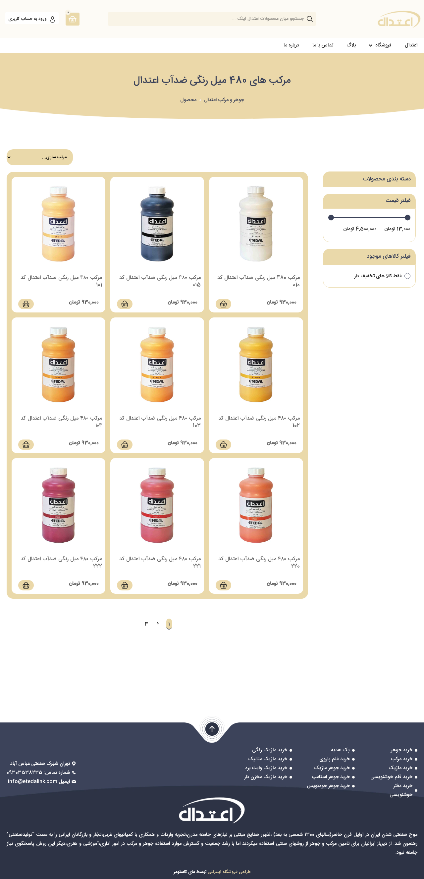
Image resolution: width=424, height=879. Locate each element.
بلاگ (351, 45)
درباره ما (291, 45)
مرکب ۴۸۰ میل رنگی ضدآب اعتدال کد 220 (259, 563)
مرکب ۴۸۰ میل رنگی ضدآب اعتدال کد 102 (259, 422)
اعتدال (411, 45)
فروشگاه (383, 45)
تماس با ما (322, 45)
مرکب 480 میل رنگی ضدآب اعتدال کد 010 (258, 281)
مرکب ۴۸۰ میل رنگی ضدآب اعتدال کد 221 (160, 563)
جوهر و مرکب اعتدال (224, 100)
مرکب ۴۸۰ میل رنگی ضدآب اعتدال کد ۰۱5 (160, 281)
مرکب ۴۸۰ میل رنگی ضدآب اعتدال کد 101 (61, 281)
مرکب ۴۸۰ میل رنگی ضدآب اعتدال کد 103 (160, 422)
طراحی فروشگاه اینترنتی (229, 872)
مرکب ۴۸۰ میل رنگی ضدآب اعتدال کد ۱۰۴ (61, 422)
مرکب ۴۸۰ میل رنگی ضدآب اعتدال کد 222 (61, 563)
